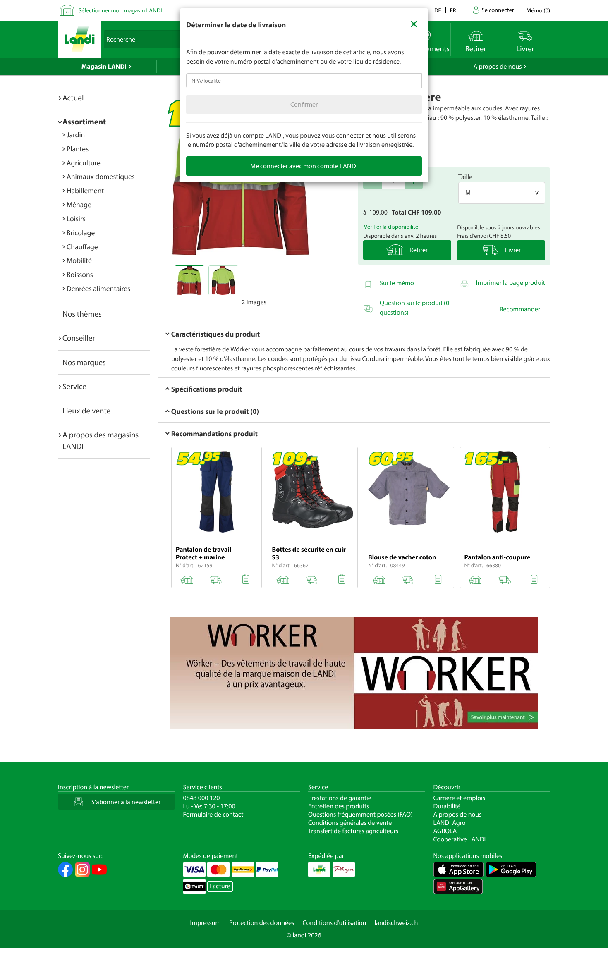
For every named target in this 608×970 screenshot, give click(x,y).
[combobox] (304, 81)
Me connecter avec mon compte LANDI (304, 166)
